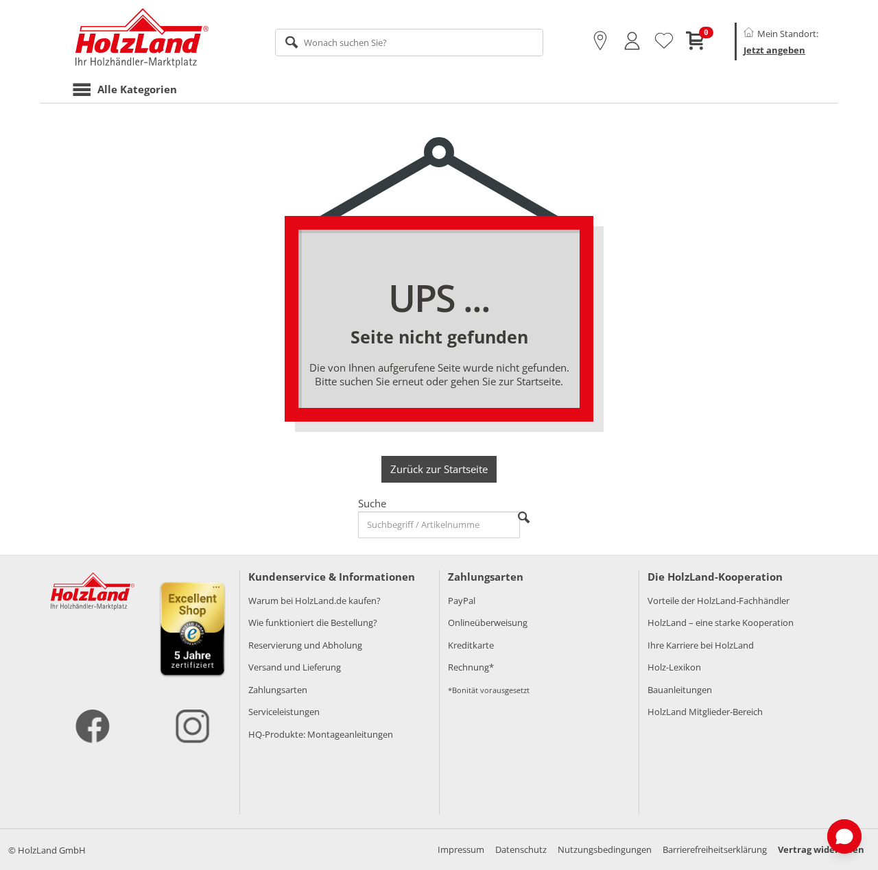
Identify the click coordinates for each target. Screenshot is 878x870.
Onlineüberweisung (487, 622)
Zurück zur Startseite (439, 469)
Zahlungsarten (277, 690)
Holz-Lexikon (674, 667)
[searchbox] (409, 42)
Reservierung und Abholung (305, 645)
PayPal (461, 600)
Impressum (461, 849)
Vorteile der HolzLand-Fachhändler (719, 600)
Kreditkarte (471, 645)
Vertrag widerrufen (821, 849)
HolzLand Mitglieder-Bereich (705, 711)
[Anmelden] (632, 41)
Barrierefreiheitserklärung (715, 849)
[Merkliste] (664, 41)
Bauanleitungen (680, 690)
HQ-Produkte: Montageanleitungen (320, 734)
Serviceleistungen (284, 711)
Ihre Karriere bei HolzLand (701, 645)
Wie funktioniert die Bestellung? (312, 622)
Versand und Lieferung (294, 667)
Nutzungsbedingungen (605, 849)
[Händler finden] (600, 41)
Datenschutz (521, 849)
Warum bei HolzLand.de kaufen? (314, 600)
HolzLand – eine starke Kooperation (721, 622)
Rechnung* (471, 667)
